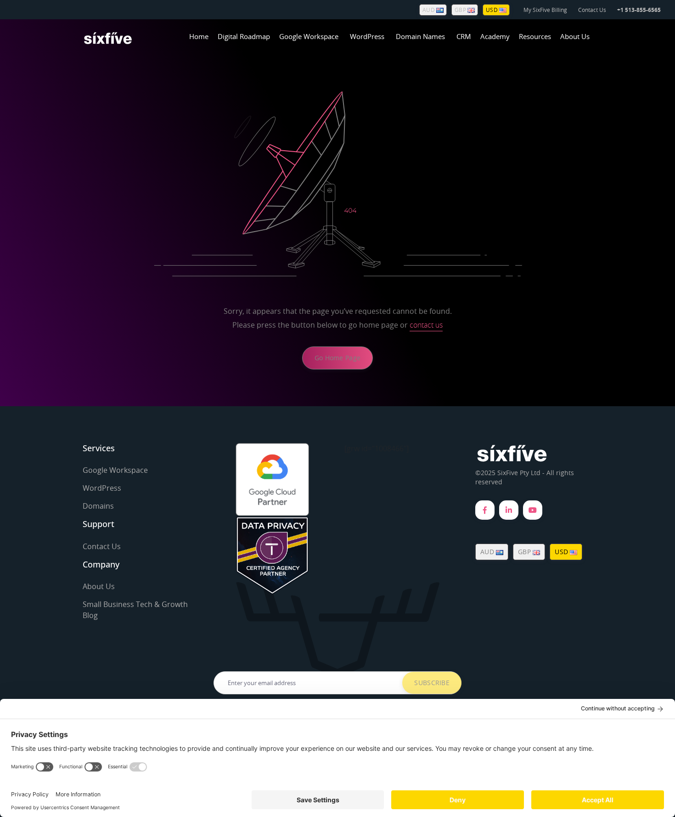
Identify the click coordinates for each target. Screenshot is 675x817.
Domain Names (420, 36)
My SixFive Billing (545, 9)
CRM (463, 36)
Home (198, 36)
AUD (429, 9)
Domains (98, 506)
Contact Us (592, 9)
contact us (426, 325)
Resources (535, 36)
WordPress (367, 36)
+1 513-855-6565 (639, 10)
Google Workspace (308, 36)
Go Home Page (337, 357)
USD (492, 9)
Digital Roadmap (244, 36)
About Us (575, 36)
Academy (495, 36)
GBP (461, 9)
